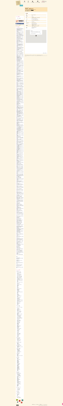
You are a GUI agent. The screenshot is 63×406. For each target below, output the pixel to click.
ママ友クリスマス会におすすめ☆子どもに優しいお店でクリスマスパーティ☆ (20, 62)
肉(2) (17, 286)
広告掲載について (41, 404)
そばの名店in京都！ (18, 202)
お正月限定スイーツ (18, 203)
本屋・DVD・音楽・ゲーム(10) (20, 279)
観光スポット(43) (18, 377)
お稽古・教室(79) (18, 348)
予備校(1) (18, 343)
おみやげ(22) (18, 393)
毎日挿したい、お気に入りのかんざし (20, 186)
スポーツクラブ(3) (18, 340)
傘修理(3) (18, 365)
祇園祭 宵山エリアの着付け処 (19, 239)
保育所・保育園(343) (19, 397)
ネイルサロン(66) (18, 338)
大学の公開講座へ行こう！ (19, 161)
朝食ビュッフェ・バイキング (19, 221)
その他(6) (18, 332)
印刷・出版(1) (18, 392)
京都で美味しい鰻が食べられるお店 (20, 238)
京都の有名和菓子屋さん (19, 72)
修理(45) (18, 358)
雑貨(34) (18, 304)
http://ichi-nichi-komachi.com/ (34, 23)
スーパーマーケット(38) (19, 284)
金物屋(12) (18, 303)
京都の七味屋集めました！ (19, 59)
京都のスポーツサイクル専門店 (19, 85)
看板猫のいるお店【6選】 (19, 163)
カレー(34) (18, 312)
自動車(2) (18, 362)
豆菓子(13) (18, 294)
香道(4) (17, 370)
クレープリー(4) (18, 318)
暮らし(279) (18, 357)
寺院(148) (18, 380)
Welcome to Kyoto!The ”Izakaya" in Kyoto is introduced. (20, 111)
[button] (36, 36)
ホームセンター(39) (19, 301)
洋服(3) (17, 292)
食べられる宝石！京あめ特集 (19, 51)
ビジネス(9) (18, 391)
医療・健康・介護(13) (19, 345)
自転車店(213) (18, 298)
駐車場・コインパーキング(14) (19, 355)
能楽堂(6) (18, 385)
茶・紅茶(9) (18, 290)
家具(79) (18, 302)
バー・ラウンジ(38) (19, 316)
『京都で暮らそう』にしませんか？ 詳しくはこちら (44, 2)
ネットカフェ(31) (18, 363)
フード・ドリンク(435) (19, 272)
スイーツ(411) (18, 308)
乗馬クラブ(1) (18, 352)
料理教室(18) (18, 349)
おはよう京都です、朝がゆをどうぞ (20, 251)
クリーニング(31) (18, 359)
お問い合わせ (37, 404)
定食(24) (18, 314)
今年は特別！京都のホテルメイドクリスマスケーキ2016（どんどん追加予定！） (20, 71)
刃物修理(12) (18, 367)
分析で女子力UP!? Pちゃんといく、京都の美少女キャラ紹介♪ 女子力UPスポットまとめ (20, 80)
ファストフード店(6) (19, 317)
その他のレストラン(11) (19, 315)
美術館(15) (18, 378)
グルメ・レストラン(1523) (19, 307)
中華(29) (18, 310)
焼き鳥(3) (18, 336)
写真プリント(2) (18, 369)
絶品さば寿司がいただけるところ (20, 155)
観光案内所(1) (18, 381)
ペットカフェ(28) (18, 388)
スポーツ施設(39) (18, 374)
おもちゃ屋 (18, 211)
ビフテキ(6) (18, 334)
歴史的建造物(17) (18, 379)
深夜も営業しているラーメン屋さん (20, 124)
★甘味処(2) (18, 372)
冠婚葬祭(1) (18, 382)
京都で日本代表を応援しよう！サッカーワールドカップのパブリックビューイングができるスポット (20, 130)
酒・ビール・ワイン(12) (19, 288)
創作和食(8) (18, 326)
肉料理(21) (18, 313)
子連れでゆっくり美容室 (19, 223)
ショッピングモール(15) (19, 274)
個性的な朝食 (18, 217)
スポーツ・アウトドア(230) (19, 276)
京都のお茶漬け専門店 (19, 136)
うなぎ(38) (18, 324)
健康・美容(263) (18, 337)
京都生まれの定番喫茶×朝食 (19, 220)
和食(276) (18, 309)
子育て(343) (18, 396)
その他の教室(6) (18, 350)
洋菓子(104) (18, 321)
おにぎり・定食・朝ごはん (19, 218)
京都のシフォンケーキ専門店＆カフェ (20, 83)
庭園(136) (18, 376)
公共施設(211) (18, 353)
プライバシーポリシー (45, 404)
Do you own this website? (33, 33)
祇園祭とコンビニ (18, 243)
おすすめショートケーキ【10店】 (20, 164)
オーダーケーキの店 (18, 232)
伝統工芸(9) (18, 361)
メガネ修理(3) (18, 364)
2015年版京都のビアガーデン (19, 116)
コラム (17, 256)
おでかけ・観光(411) (19, 373)
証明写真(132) (18, 368)
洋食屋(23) (18, 330)
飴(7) (17, 395)
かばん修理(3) (18, 366)
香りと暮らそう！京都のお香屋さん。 (20, 53)
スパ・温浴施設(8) (18, 375)
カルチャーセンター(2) (19, 351)
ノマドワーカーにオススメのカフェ (20, 248)
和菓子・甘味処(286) (19, 320)
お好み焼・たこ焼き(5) (19, 328)
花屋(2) (17, 281)
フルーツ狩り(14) (18, 383)
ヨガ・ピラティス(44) (19, 339)
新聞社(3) (18, 360)
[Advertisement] (31, 48)
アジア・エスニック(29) (19, 311)
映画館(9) (18, 384)
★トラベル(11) (18, 305)
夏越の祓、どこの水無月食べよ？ (20, 242)
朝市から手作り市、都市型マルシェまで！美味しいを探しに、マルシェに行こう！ (20, 193)
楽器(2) (17, 296)
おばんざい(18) (18, 322)
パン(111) (18, 319)
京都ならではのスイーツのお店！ (20, 210)
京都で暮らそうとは (34, 404)
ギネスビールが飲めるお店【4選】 (20, 254)
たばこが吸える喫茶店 (19, 245)
